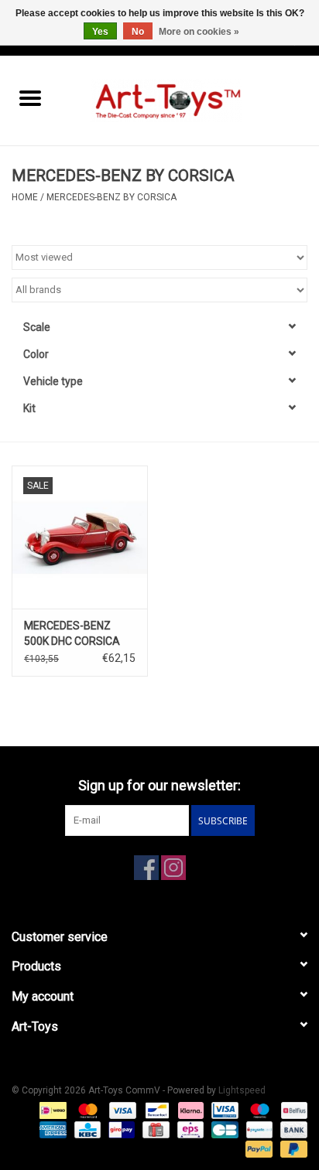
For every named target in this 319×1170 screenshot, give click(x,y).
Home (25, 197)
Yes (100, 31)
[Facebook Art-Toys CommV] (146, 867)
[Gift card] (154, 1129)
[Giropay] (120, 1129)
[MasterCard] (86, 1109)
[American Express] (51, 1129)
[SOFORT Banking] (189, 1109)
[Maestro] (258, 1109)
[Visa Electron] (223, 1109)
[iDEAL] (51, 1109)
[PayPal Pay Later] (291, 1148)
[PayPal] (257, 1148)
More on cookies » (199, 31)
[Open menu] (30, 97)
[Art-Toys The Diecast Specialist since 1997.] (189, 100)
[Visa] (121, 1109)
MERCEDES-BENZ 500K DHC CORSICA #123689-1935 (72, 634)
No (138, 31)
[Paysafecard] (258, 1129)
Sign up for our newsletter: (159, 785)
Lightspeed (242, 1090)
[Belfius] (291, 1109)
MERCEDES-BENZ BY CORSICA (111, 197)
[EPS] (189, 1129)
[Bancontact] (156, 1109)
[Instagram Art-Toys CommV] (173, 867)
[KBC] (86, 1129)
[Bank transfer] (291, 1129)
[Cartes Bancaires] (223, 1129)
